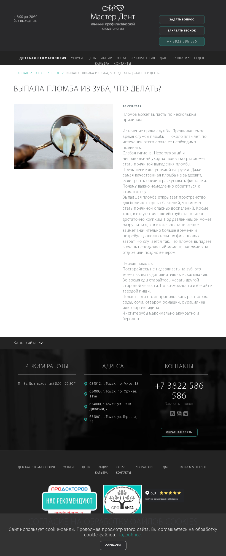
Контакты (122, 63)
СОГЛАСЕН (113, 545)
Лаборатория (144, 467)
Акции (107, 58)
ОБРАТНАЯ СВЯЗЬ (179, 432)
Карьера (101, 473)
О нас (121, 467)
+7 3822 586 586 (182, 41)
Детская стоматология (36, 467)
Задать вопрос (182, 19)
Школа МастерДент (193, 467)
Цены (92, 58)
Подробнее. (129, 535)
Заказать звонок (182, 30)
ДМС (163, 58)
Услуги (68, 467)
